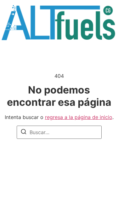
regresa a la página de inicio (78, 117)
